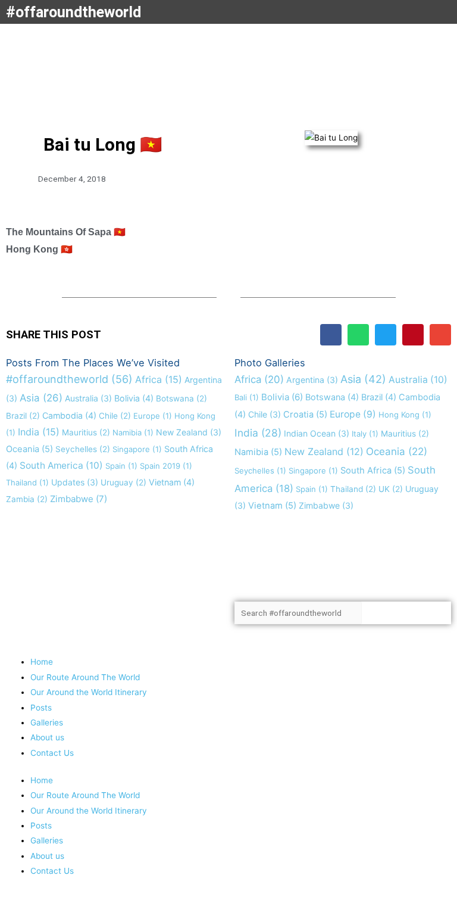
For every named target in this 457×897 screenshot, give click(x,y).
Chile (115, 416)
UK (390, 489)
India (39, 432)
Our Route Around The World (85, 677)
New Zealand (188, 432)
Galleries (46, 722)
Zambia (27, 499)
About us (47, 737)
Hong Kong (404, 414)
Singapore (137, 449)
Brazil (23, 416)
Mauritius (86, 432)
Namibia (133, 432)
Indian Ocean (316, 433)
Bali (246, 397)
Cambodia (69, 415)
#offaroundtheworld (73, 12)
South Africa (372, 470)
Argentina (312, 380)
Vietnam (172, 482)
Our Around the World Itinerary (88, 692)
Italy (365, 433)
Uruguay (123, 482)
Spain (121, 466)
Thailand (27, 482)
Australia (88, 398)
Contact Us (52, 753)
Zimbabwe (78, 498)
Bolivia (134, 398)
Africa (158, 379)
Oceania (29, 449)
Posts (41, 707)
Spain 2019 (166, 466)
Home (41, 661)
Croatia (305, 414)
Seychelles (82, 449)
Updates (74, 482)
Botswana (181, 398)
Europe (152, 416)
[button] (331, 334)
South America (61, 465)
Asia (41, 398)
